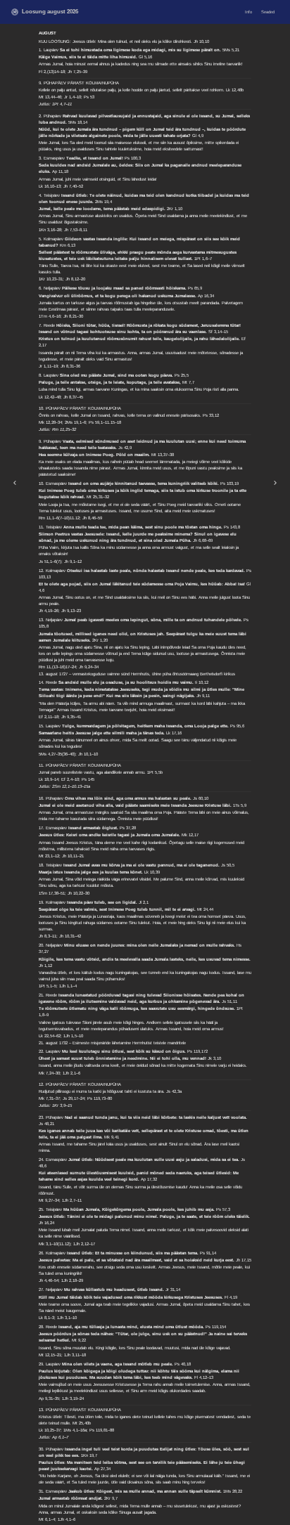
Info (248, 12)
